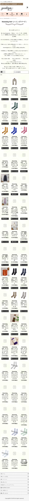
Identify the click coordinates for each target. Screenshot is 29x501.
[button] (26, 14)
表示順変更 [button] (18, 72)
